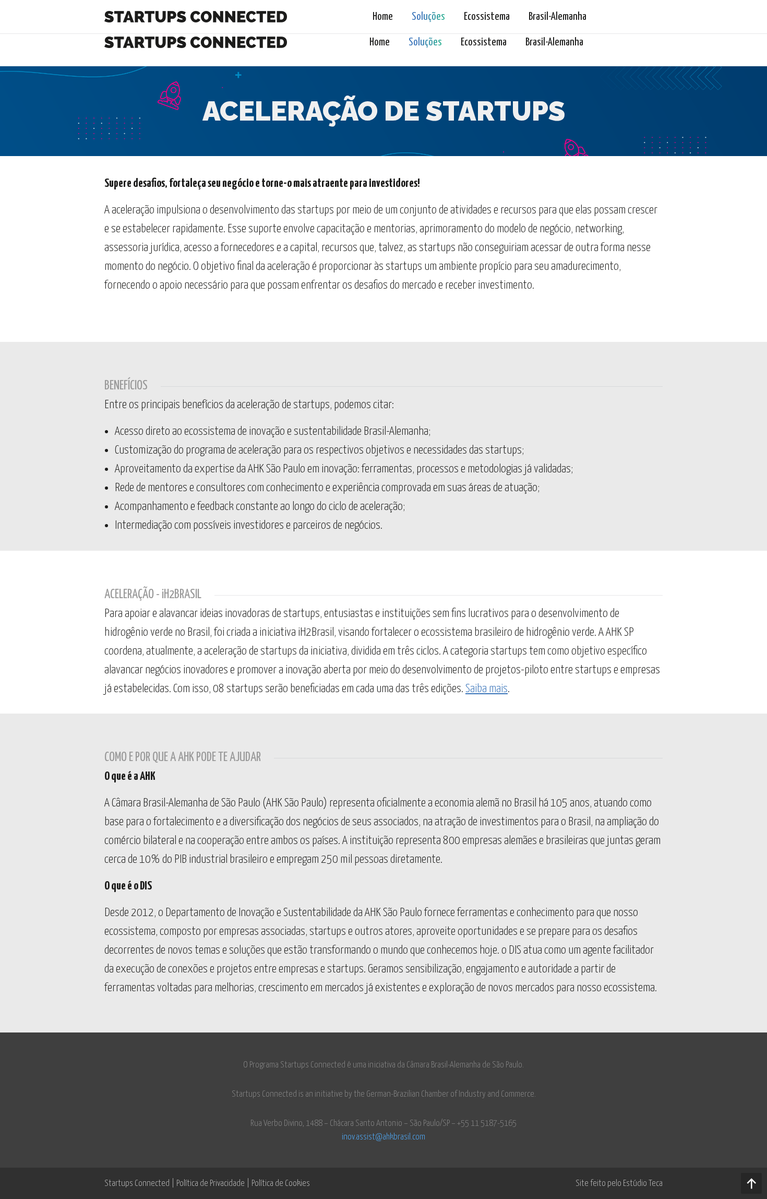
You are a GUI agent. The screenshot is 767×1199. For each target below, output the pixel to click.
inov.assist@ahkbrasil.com (383, 1137)
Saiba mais (486, 689)
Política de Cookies (280, 1183)
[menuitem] (379, 42)
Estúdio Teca (643, 1183)
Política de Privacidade (210, 1183)
